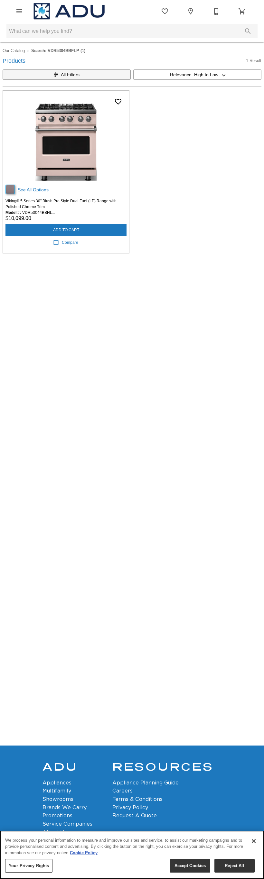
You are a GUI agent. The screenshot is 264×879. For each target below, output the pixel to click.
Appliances (56, 783)
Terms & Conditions (137, 799)
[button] (19, 11)
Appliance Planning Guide (145, 783)
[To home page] (69, 11)
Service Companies (67, 824)
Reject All (234, 865)
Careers (122, 791)
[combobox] (197, 74)
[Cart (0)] (242, 11)
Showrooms (57, 799)
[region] (132, 855)
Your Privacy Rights (29, 865)
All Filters (70, 74)
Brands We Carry (64, 807)
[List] (165, 11)
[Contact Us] (216, 11)
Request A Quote (134, 815)
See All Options (33, 189)
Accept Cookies (190, 865)
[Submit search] (248, 31)
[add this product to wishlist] (118, 101)
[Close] (254, 841)
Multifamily (56, 791)
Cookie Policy (84, 852)
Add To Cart (66, 230)
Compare (70, 242)
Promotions (57, 815)
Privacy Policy (130, 807)
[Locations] (190, 11)
